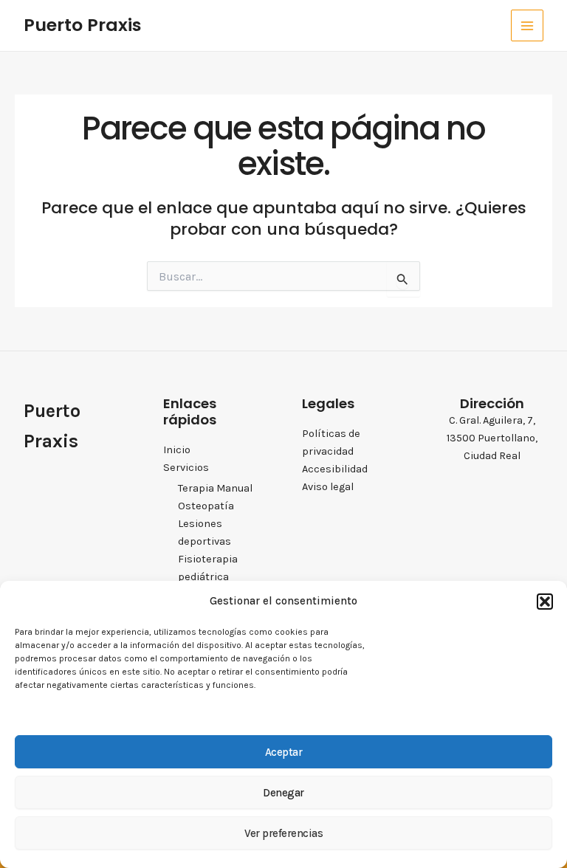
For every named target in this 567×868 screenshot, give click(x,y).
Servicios (186, 467)
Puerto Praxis (83, 25)
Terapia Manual (215, 488)
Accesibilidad (335, 469)
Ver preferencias (283, 833)
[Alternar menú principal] (527, 26)
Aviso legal (328, 486)
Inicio (176, 450)
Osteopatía (206, 506)
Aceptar (284, 752)
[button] (544, 601)
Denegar (283, 792)
